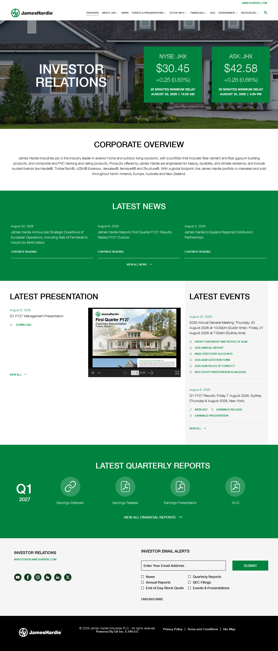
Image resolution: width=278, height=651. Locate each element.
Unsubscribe (152, 599)
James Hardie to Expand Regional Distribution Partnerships (219, 234)
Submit (250, 565)
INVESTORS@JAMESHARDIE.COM (35, 559)
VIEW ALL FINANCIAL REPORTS (150, 517)
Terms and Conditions (202, 629)
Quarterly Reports (207, 576)
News (150, 576)
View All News (137, 264)
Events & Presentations (211, 588)
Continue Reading (24, 251)
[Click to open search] (264, 13)
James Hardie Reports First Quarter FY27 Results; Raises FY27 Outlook (135, 234)
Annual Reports (158, 582)
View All (16, 374)
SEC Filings (202, 582)
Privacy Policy (172, 629)
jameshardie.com (254, 3)
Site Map (229, 629)
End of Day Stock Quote (165, 588)
